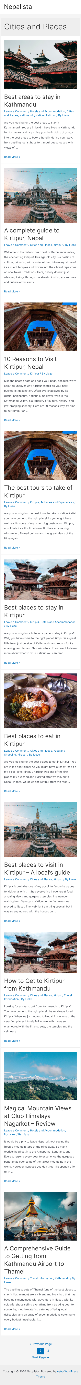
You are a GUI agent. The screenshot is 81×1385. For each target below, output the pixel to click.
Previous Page (40, 1344)
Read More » (12, 156)
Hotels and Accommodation (47, 111)
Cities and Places (41, 244)
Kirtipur (40, 115)
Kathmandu (27, 115)
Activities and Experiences (57, 502)
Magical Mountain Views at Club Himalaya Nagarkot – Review (38, 1116)
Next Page (40, 1357)
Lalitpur (51, 115)
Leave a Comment (16, 111)
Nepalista (18, 6)
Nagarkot (10, 1134)
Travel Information (41, 1278)
